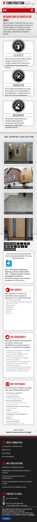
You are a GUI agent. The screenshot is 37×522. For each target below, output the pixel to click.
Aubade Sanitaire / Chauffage (18, 406)
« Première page (10, 244)
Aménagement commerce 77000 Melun (17, 162)
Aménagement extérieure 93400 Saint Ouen (16, 238)
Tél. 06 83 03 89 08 (12, 498)
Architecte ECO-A (13, 397)
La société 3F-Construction (12, 446)
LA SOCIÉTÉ (18, 55)
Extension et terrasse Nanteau (13, 467)
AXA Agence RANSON (14, 393)
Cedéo (8, 410)
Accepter (6, 518)
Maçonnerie (6, 453)
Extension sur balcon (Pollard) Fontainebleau (13, 477)
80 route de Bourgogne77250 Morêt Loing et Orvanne (17, 504)
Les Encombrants (13, 422)
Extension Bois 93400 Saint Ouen (15, 188)
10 (19, 246)
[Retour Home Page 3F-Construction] (18, 6)
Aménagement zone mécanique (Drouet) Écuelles (16, 472)
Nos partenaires (8, 457)
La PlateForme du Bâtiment (16, 414)
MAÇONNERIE (18, 115)
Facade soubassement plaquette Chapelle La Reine (17, 483)
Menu (5, 10)
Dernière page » (9, 249)
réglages (31, 515)
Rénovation (6, 450)
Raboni (8, 418)
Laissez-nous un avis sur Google (18, 432)
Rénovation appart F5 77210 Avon (15, 213)
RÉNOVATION (18, 85)
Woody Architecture (14, 401)
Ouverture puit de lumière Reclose (14, 487)
